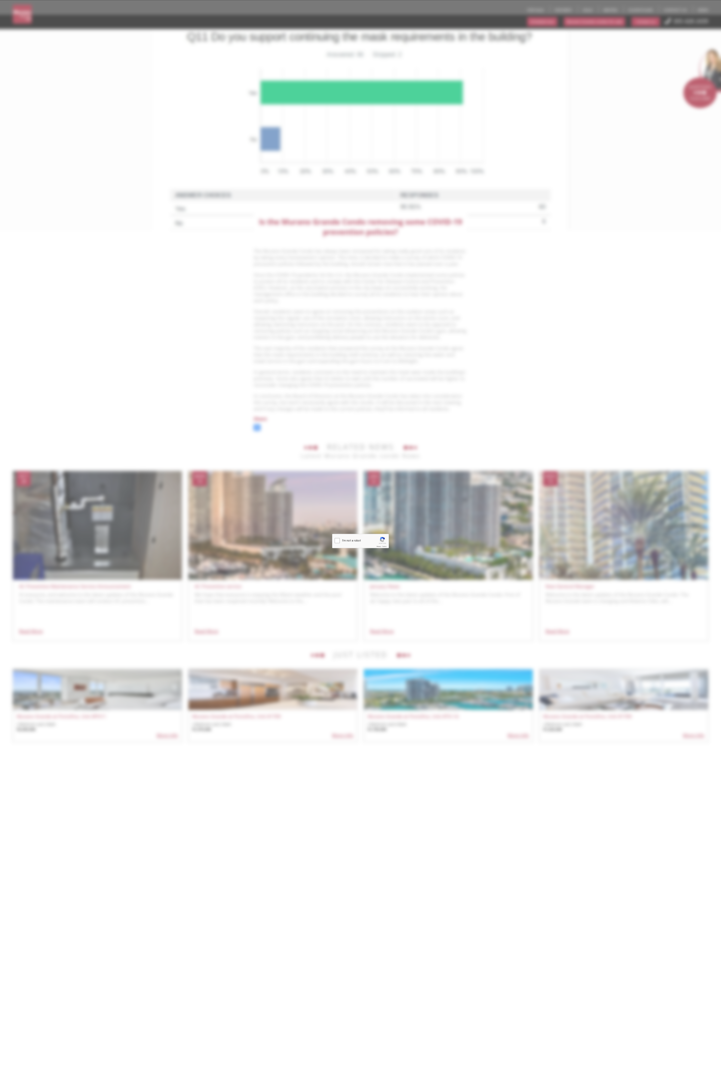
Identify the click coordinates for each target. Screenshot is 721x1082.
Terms (384, 546)
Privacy (378, 546)
